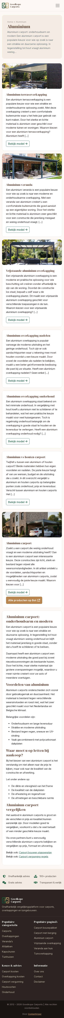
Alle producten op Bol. (22, 600)
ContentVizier (35, 1014)
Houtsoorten (9, 986)
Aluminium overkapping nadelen (28, 336)
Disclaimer (39, 981)
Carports (6, 931)
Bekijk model (16, 143)
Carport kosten (10, 971)
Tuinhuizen (8, 956)
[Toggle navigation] (57, 5)
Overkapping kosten (13, 976)
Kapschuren (8, 951)
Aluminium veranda (19, 185)
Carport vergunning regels (33, 856)
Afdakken (7, 946)
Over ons (39, 971)
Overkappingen (10, 936)
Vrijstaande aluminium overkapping (30, 271)
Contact (38, 976)
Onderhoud (8, 992)
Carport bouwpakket (45, 927)
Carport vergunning (12, 981)
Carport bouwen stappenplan (35, 852)
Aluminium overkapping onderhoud (30, 396)
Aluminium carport (19, 543)
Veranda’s (7, 941)
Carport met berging (45, 933)
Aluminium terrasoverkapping (26, 94)
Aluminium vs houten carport (25, 457)
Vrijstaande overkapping (47, 943)
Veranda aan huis (43, 948)
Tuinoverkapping (43, 953)
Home (10, 21)
